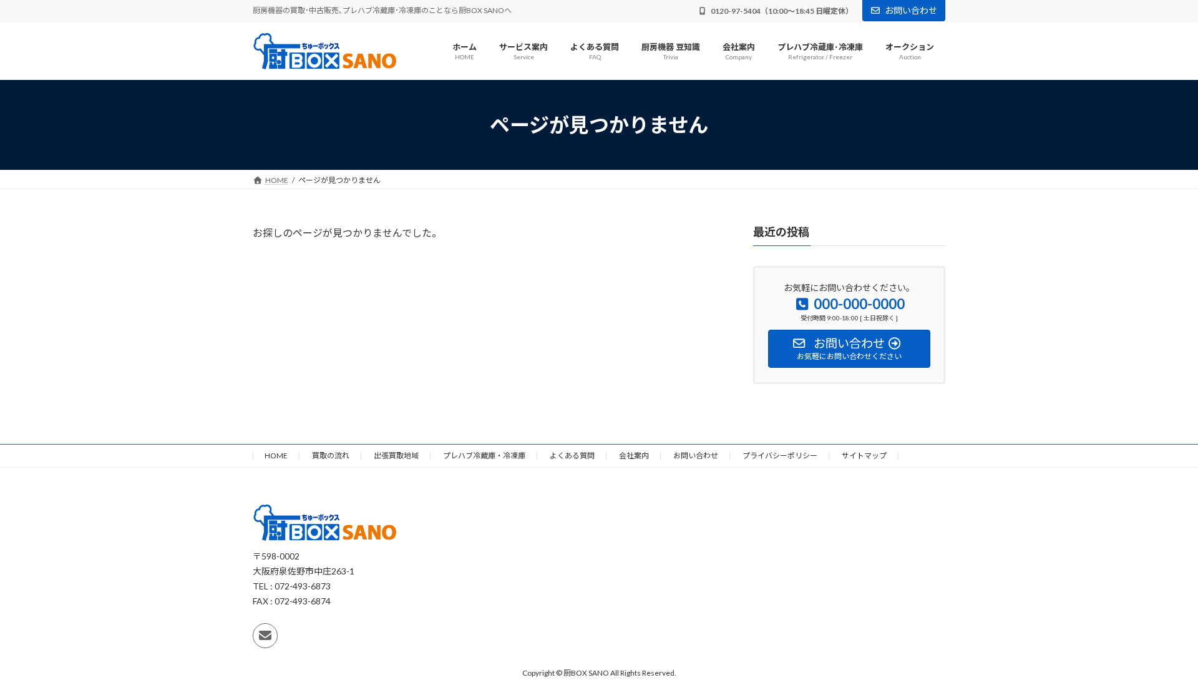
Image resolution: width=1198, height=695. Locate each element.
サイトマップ (864, 455)
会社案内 (634, 455)
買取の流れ (330, 455)
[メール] (265, 635)
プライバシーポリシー (780, 455)
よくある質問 (572, 455)
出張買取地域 (396, 455)
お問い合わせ (911, 10)
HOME (276, 455)
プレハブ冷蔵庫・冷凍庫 (484, 455)
